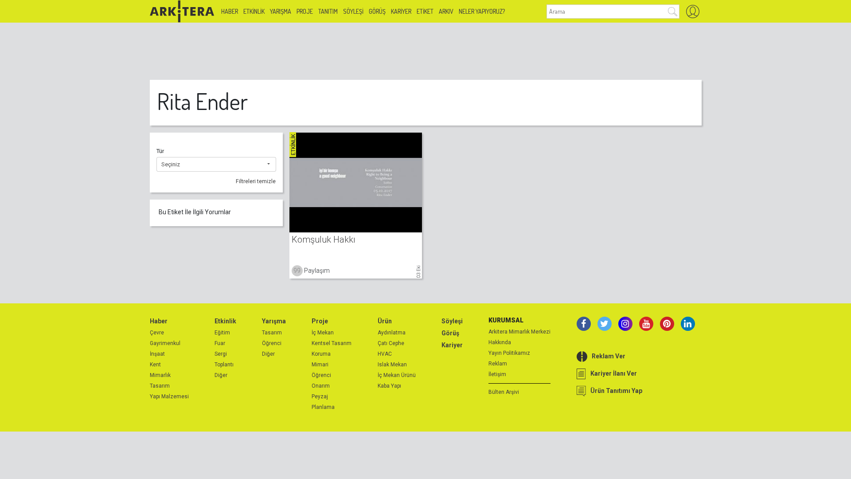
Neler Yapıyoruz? (482, 11)
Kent (155, 364)
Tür (160, 151)
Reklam (497, 364)
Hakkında (499, 342)
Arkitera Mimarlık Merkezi (519, 332)
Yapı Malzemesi (169, 396)
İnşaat (157, 354)
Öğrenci (271, 343)
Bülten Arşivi (503, 392)
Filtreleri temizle (256, 181)
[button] (216, 164)
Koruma (321, 354)
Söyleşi (353, 11)
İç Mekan (323, 333)
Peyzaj (320, 396)
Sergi (221, 354)
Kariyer (401, 11)
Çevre (157, 333)
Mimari (320, 364)
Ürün (385, 321)
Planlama (323, 407)
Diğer (221, 375)
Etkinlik (254, 11)
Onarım (321, 386)
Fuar (220, 343)
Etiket (425, 11)
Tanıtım (328, 11)
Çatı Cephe (391, 343)
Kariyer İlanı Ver (613, 373)
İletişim (497, 374)
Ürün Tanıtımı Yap (616, 390)
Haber (229, 11)
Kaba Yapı (389, 386)
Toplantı (224, 364)
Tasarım (160, 386)
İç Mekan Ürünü (397, 375)
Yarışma (280, 11)
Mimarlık (160, 375)
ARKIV (446, 11)
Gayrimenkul (165, 343)
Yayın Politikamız (509, 353)
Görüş (377, 11)
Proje (305, 11)
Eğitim (222, 333)
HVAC (385, 354)
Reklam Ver (608, 356)
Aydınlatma (392, 333)
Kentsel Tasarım (331, 343)
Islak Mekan (392, 364)
